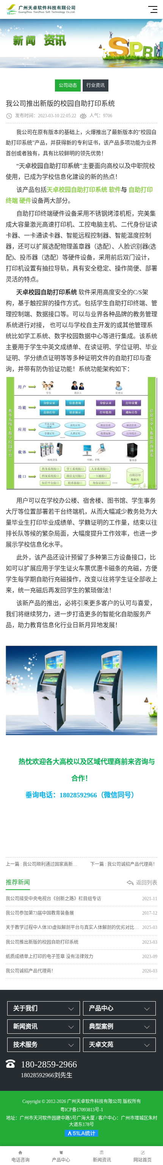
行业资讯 (95, 85)
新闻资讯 (102, 1160)
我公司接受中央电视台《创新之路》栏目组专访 (81, 898)
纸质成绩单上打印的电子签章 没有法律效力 (81, 956)
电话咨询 (20, 1160)
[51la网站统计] (81, 1134)
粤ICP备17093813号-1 (81, 1109)
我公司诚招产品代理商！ (81, 971)
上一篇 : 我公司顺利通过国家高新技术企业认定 (44, 864)
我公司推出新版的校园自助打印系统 (81, 942)
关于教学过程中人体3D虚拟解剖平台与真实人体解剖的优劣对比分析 (81, 927)
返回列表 (146, 882)
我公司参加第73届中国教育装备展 (81, 913)
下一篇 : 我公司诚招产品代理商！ (123, 864)
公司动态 (68, 85)
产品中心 (61, 1160)
